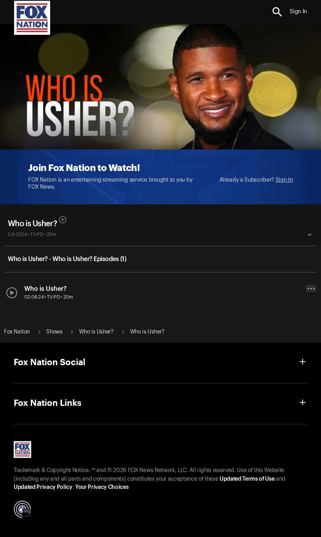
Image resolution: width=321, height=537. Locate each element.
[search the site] (277, 11)
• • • (311, 289)
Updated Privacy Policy (43, 487)
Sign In (284, 180)
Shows (54, 332)
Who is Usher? (32, 224)
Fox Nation (17, 332)
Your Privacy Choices (101, 487)
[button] (277, 11)
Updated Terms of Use (247, 479)
